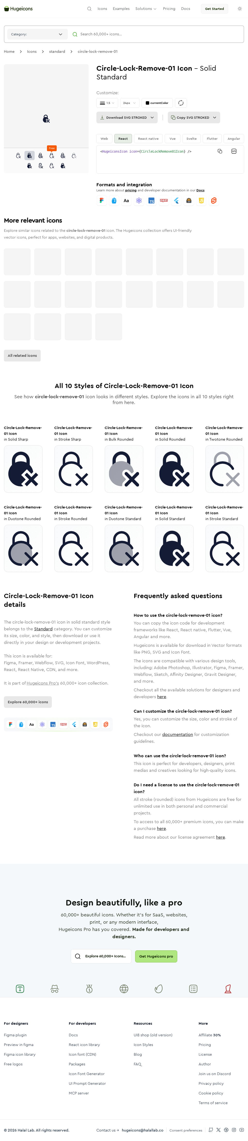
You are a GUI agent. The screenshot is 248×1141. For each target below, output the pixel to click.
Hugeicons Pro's (43, 683)
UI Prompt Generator (87, 1083)
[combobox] (37, 34)
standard (57, 51)
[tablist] (170, 138)
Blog (138, 1054)
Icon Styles (143, 1044)
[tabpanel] (170, 159)
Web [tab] (104, 138)
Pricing (205, 1044)
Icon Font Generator (87, 1074)
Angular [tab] (234, 138)
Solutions (143, 8)
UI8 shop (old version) (153, 1035)
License (205, 1054)
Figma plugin (15, 1035)
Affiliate (210, 1035)
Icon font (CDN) (82, 1054)
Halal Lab (26, 1130)
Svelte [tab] (191, 138)
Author (205, 1064)
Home (9, 51)
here (161, 697)
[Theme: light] (239, 8)
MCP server (79, 1093)
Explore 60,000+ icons (28, 702)
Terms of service (213, 1103)
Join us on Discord (215, 1074)
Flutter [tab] (212, 138)
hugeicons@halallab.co (142, 1130)
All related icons (22, 355)
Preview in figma (18, 1044)
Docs (200, 190)
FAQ (137, 1064)
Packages (77, 1064)
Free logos (13, 1064)
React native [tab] (148, 138)
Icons (32, 51)
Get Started (214, 8)
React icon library (84, 1044)
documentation (177, 734)
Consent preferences (186, 1130)
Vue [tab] (173, 138)
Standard (43, 629)
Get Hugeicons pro (156, 956)
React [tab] (123, 138)
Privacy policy (211, 1083)
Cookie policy (211, 1093)
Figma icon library (20, 1054)
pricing (131, 190)
